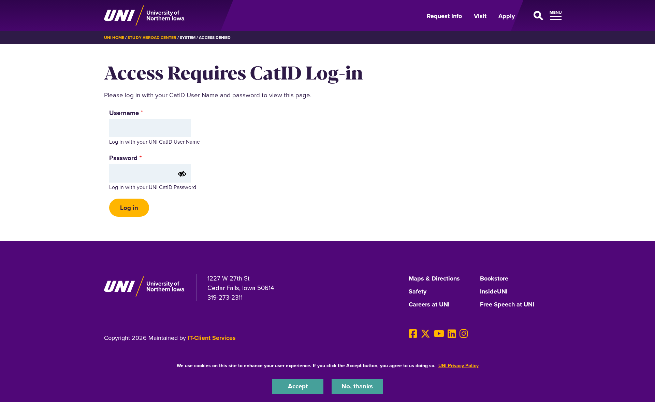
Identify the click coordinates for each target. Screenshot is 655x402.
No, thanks (357, 386)
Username (124, 112)
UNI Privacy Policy (458, 365)
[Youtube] (439, 334)
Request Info (444, 16)
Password (123, 157)
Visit (480, 16)
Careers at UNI (429, 305)
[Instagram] (464, 334)
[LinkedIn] (452, 334)
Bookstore (494, 279)
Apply (506, 16)
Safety (417, 292)
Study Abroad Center (152, 37)
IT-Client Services (212, 337)
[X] (425, 334)
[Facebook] (413, 334)
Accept (298, 386)
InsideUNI (494, 292)
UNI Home (114, 37)
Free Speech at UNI (507, 305)
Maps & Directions (434, 279)
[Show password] (182, 174)
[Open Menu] (537, 15)
